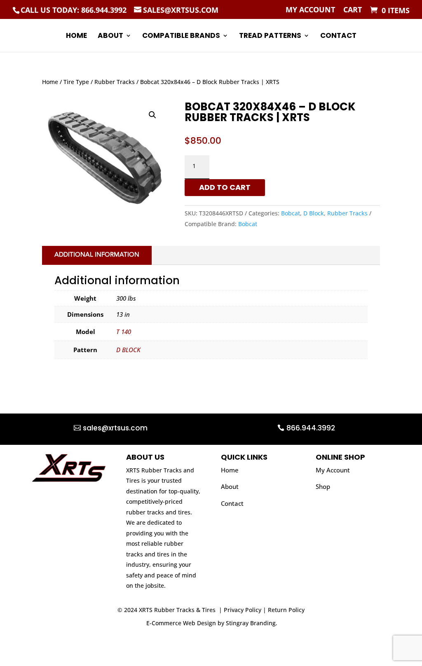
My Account (310, 10)
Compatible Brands (181, 36)
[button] (152, 114)
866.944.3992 (310, 428)
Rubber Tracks (114, 82)
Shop (323, 486)
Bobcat (290, 213)
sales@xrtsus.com (115, 428)
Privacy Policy (242, 610)
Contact (338, 36)
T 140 (123, 331)
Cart (352, 10)
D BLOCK (128, 350)
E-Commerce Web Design (181, 623)
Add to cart (225, 187)
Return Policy (286, 610)
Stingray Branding (251, 623)
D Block (313, 213)
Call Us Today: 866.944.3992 (74, 10)
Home (76, 36)
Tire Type (76, 82)
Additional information (96, 255)
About (110, 36)
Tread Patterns (270, 36)
